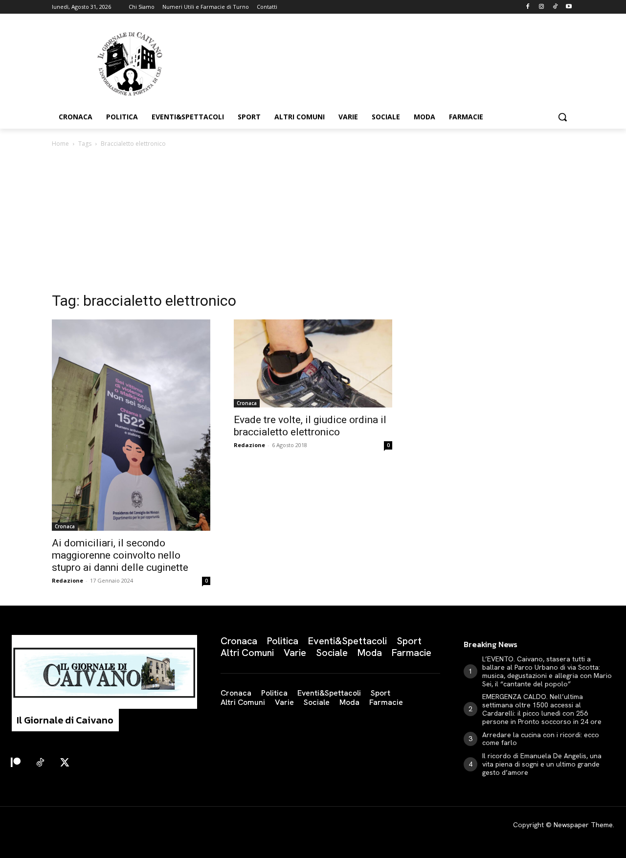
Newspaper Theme (583, 824)
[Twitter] (64, 763)
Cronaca (65, 526)
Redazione (67, 580)
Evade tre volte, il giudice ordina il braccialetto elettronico (310, 426)
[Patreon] (15, 763)
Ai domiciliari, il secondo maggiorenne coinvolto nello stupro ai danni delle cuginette (120, 555)
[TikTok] (554, 7)
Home (60, 143)
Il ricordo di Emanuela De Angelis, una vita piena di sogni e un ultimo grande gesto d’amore (542, 764)
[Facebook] (528, 7)
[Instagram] (541, 7)
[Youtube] (568, 7)
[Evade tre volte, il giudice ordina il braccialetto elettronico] (313, 363)
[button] (562, 117)
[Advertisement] (313, 222)
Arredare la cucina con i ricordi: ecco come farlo (540, 738)
